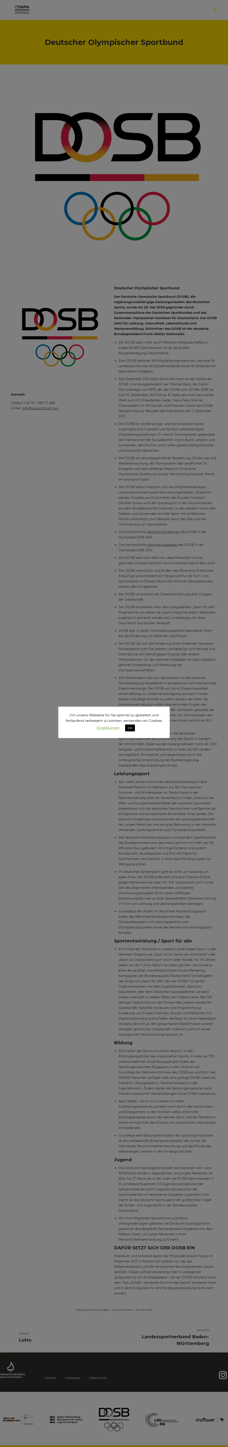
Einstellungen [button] (108, 728)
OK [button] (130, 728)
